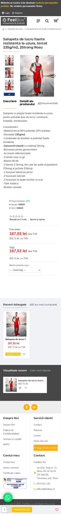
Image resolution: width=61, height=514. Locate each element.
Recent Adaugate (14, 304)
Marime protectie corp (18, 265)
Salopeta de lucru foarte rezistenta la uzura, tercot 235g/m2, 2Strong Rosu (32, 380)
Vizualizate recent (15, 370)
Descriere (10, 101)
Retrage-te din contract (45, 447)
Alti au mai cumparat (43, 304)
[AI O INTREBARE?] (8, 497)
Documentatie (49, 103)
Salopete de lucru (15, 29)
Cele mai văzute (40, 370)
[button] (19, 76)
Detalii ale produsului (27, 103)
